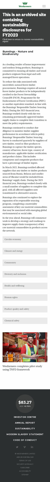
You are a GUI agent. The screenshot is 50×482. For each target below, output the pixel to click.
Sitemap (25, 475)
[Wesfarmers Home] (25, 4)
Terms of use (25, 461)
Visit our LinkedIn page (32, 447)
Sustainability (25, 428)
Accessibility (25, 471)
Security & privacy (25, 464)
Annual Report (25, 423)
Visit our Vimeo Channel (25, 447)
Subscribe (25, 468)
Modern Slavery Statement (25, 434)
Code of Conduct (25, 440)
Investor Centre (25, 417)
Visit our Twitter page (17, 447)
